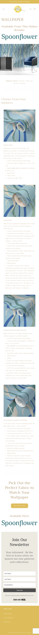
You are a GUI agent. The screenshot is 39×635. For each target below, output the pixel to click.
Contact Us (7, 622)
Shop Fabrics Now (20, 505)
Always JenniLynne (16, 632)
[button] (4, 9)
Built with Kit (20, 599)
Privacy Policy (8, 613)
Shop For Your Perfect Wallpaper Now (19, 89)
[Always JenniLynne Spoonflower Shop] (19, 40)
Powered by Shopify (26, 632)
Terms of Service (8, 618)
